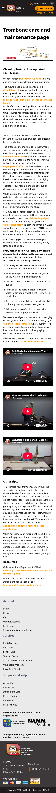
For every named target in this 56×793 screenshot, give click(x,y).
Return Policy (10, 696)
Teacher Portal (10, 656)
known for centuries (14, 156)
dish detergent (11, 90)
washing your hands (31, 78)
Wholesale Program (13, 664)
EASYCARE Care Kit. (34, 341)
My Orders (8, 626)
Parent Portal (10, 647)
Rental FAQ (9, 700)
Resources (8, 687)
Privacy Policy (10, 704)
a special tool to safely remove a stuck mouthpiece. (23, 527)
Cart (5, 617)
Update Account (11, 621)
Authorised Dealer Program (17, 660)
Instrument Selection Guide (17, 630)
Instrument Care (11, 691)
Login (6, 608)
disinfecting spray (13, 224)
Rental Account (11, 643)
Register (7, 613)
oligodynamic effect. (14, 166)
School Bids (9, 651)
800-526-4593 (41, 3)
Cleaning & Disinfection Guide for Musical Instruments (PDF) (27, 572)
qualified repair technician (17, 323)
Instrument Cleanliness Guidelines (22, 585)
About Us (8, 683)
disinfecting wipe (38, 218)
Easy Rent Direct (11, 669)
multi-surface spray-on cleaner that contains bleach (27, 101)
